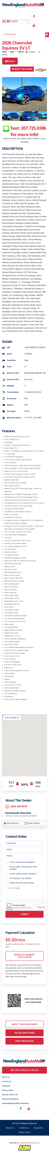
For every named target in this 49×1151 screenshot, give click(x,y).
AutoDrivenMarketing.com (30, 1143)
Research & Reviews (10, 1099)
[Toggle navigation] (4, 21)
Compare (32, 52)
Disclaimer (6, 1086)
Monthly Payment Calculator (24, 956)
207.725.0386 (33, 128)
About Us (6, 1077)
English (14, 21)
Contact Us (6, 1082)
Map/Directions (12, 823)
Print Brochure (24, 1041)
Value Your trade (24, 1033)
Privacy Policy (7, 1090)
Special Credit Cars (10, 1095)
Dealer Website (33, 823)
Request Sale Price (22, 69)
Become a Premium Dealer (25, 1070)
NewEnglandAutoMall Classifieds (15, 1103)
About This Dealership (24, 1024)
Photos (11, 61)
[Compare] (47, 34)
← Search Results (9, 34)
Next (43, 94)
